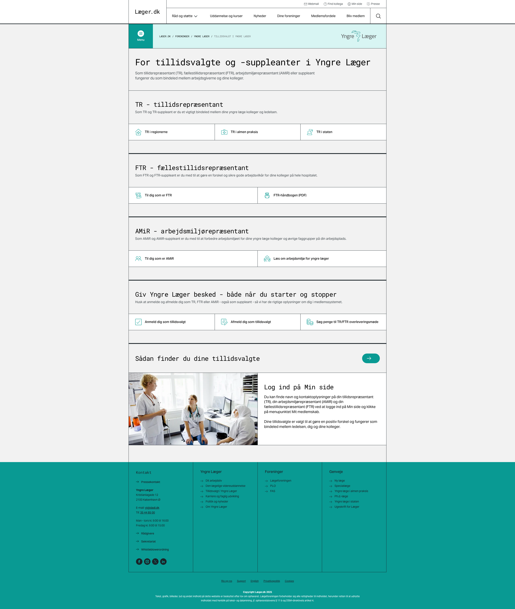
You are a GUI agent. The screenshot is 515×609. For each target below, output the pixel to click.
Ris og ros (226, 580)
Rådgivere (147, 533)
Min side (357, 4)
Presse (375, 4)
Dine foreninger (288, 16)
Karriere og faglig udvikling (222, 496)
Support (241, 580)
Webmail (313, 4)
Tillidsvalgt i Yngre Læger (232, 36)
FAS (272, 491)
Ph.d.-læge (341, 496)
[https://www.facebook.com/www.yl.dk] (139, 561)
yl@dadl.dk (152, 508)
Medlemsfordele (323, 16)
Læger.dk (165, 36)
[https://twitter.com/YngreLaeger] (155, 561)
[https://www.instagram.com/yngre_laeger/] (147, 561)
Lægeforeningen (280, 480)
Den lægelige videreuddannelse (225, 486)
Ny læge (340, 480)
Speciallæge (342, 486)
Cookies (289, 580)
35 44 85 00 (147, 512)
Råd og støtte (182, 16)
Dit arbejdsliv (214, 480)
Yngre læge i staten (347, 501)
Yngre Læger (201, 36)
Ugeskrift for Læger (347, 507)
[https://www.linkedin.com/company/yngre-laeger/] (163, 561)
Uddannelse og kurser (226, 16)
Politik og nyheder (217, 501)
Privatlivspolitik (272, 580)
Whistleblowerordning (155, 549)
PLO (273, 486)
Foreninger (182, 36)
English (255, 580)
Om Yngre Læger (216, 507)
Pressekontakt (150, 482)
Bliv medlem (356, 16)
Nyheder (260, 16)
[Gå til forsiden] (147, 12)
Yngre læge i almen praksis (351, 491)
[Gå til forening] (359, 36)
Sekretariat (148, 541)
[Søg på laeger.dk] (378, 16)
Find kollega (335, 4)
